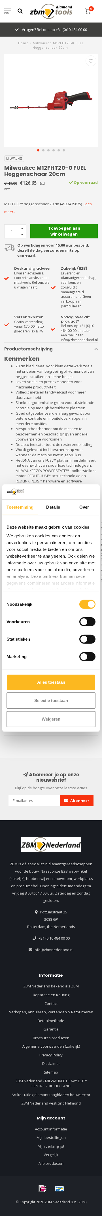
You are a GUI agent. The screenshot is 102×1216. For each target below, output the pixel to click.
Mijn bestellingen (51, 1137)
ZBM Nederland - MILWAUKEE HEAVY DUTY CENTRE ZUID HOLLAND (51, 1083)
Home (23, 43)
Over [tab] (84, 506)
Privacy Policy (51, 1055)
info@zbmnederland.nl (53, 949)
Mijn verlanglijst (51, 1146)
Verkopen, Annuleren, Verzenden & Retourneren (51, 1011)
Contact (51, 1003)
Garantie (51, 1029)
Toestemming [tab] (20, 506)
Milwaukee (14, 158)
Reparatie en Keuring (51, 994)
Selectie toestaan (51, 700)
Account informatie (51, 1129)
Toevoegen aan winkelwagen (64, 230)
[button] (38, 150)
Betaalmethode (51, 1020)
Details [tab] (53, 506)
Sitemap (51, 1072)
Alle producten (51, 1163)
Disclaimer (51, 1063)
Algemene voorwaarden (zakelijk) (51, 1046)
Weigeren (51, 718)
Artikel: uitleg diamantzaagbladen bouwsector (51, 1094)
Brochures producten (51, 1037)
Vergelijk (51, 1154)
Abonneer (79, 800)
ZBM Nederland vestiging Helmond (51, 1103)
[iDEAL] (42, 1188)
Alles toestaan (51, 681)
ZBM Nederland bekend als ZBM (51, 986)
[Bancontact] (59, 1188)
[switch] (87, 621)
